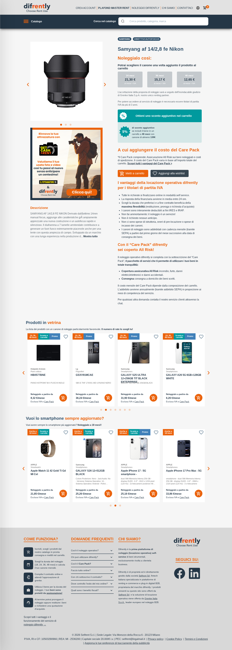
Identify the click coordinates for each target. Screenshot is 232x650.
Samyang (124, 39)
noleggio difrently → (35, 624)
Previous (28, 81)
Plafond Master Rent (113, 8)
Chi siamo (168, 8)
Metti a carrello (135, 173)
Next (105, 81)
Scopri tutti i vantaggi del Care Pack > (149, 163)
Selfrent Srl (144, 575)
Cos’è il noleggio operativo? (85, 550)
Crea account (86, 8)
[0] (205, 8)
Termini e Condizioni (196, 639)
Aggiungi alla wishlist (171, 173)
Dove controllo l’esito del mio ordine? (89, 583)
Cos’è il (81, 563)
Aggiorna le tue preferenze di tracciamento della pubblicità (117, 643)
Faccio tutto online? (81, 570)
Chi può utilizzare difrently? (84, 557)
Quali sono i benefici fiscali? (85, 590)
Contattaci (185, 8)
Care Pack (49, 402)
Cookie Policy (174, 639)
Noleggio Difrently (145, 8)
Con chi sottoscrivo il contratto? (86, 577)
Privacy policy (156, 639)
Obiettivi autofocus (146, 39)
